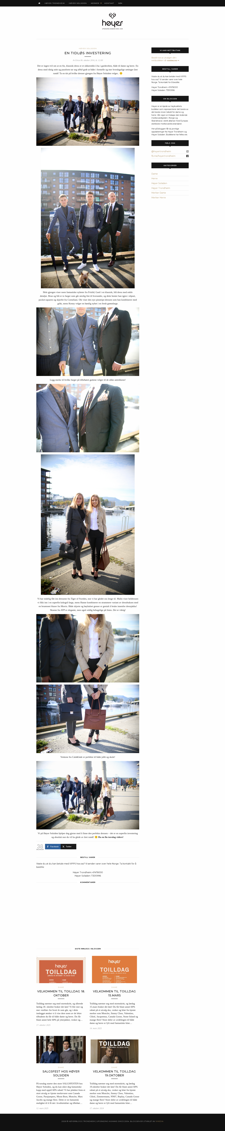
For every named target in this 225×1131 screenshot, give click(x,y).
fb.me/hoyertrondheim (163, 156)
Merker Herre (158, 197)
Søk (120, 3)
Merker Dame (158, 193)
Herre (154, 178)
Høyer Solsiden (78, 3)
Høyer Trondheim (55, 3)
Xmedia (159, 1121)
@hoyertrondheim (161, 151)
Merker (95, 3)
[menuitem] (39, 3)
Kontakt (109, 3)
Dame (154, 174)
